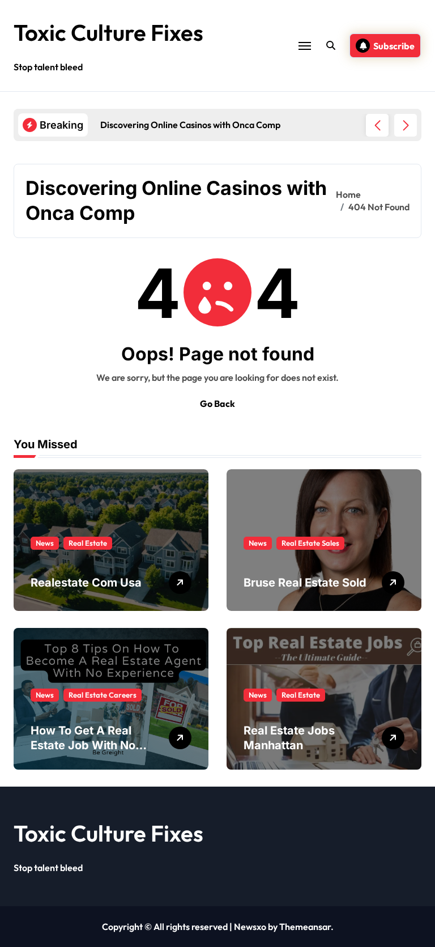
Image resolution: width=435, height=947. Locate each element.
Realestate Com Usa (86, 582)
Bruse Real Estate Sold (305, 582)
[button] (405, 125)
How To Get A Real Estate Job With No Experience (83, 745)
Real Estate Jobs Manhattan (289, 738)
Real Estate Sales (310, 542)
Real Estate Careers (103, 694)
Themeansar (305, 926)
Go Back (217, 403)
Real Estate (88, 542)
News (45, 542)
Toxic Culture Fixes (108, 32)
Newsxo (250, 926)
